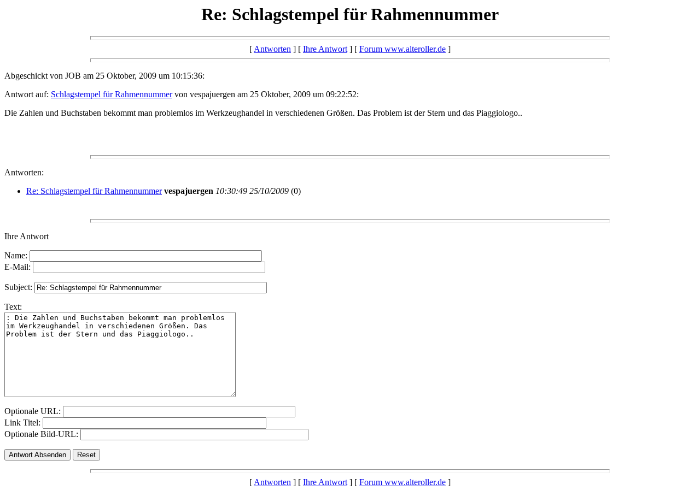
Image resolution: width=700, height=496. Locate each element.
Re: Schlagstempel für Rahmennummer (94, 191)
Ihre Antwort (325, 49)
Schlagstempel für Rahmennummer (111, 94)
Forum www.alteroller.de (402, 49)
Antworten (272, 49)
